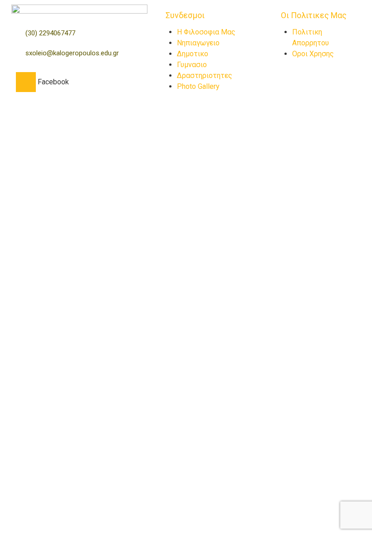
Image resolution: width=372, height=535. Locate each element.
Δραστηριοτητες (204, 75)
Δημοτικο (192, 53)
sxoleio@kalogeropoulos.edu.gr (72, 53)
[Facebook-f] (26, 82)
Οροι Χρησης (313, 53)
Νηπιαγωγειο (198, 43)
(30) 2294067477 (50, 33)
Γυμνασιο (192, 64)
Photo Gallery (198, 86)
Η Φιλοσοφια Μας (206, 32)
